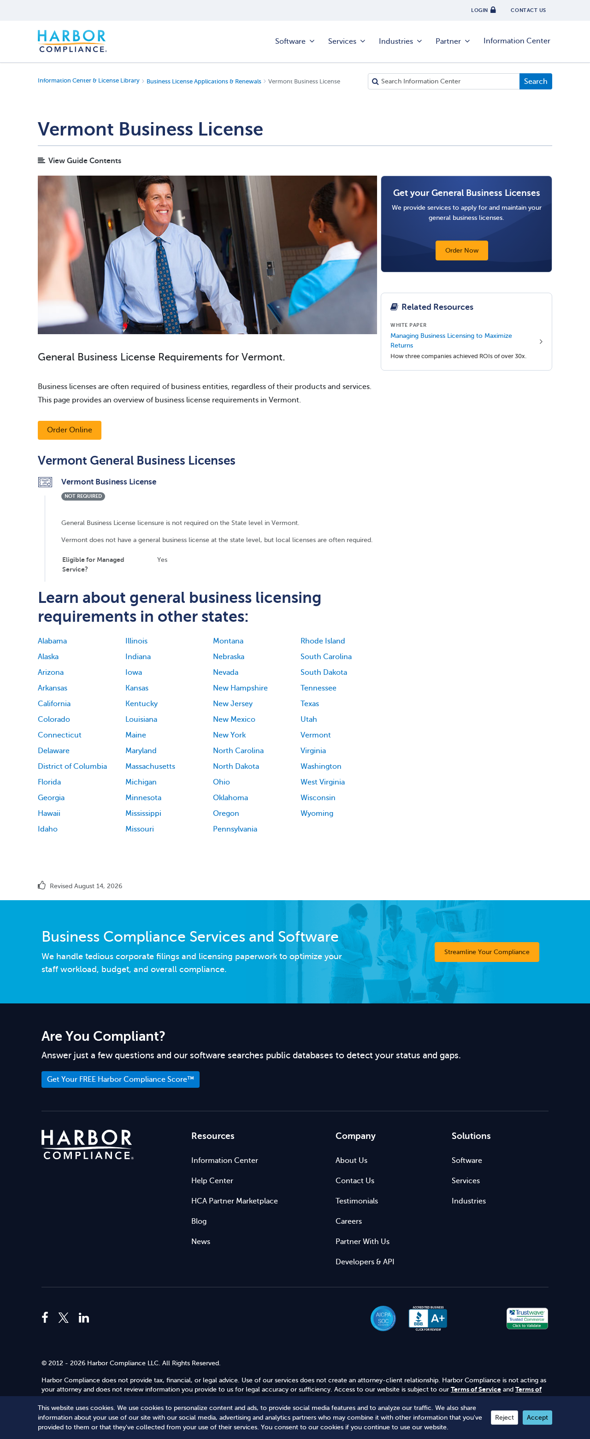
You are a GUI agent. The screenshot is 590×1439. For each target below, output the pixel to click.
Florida (49, 782)
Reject (504, 1417)
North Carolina (238, 751)
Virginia (313, 751)
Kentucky (141, 704)
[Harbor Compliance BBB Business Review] (423, 1318)
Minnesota (143, 798)
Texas (310, 704)
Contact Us (355, 1181)
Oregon (226, 813)
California (54, 704)
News (200, 1242)
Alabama (52, 641)
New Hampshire (240, 688)
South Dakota (324, 672)
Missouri (139, 829)
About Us (351, 1160)
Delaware (54, 751)
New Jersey (233, 704)
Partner (448, 41)
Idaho (48, 829)
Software (290, 41)
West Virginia (323, 782)
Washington (321, 766)
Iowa (133, 672)
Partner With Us (362, 1242)
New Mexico (234, 719)
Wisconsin (318, 798)
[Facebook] (47, 1318)
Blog (198, 1221)
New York (229, 735)
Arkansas (52, 688)
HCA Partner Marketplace (234, 1201)
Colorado (54, 719)
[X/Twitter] (63, 1318)
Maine (135, 735)
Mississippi (143, 813)
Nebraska (228, 657)
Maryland (141, 751)
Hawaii (49, 813)
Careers (349, 1221)
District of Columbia (72, 766)
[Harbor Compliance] (87, 1145)
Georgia (51, 798)
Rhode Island (323, 641)
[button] (477, 1318)
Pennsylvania (235, 829)
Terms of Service (476, 1389)
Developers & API (365, 1262)
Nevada (225, 672)
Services (342, 41)
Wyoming (317, 813)
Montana (228, 641)
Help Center (212, 1181)
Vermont (316, 735)
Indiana (138, 657)
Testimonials (357, 1201)
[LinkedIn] (84, 1318)
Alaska (48, 657)
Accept (537, 1417)
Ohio (221, 782)
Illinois (136, 641)
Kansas (136, 688)
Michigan (141, 782)
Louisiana (141, 719)
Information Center (517, 41)
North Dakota (236, 766)
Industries (396, 41)
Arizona (51, 672)
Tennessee (318, 688)
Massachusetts (150, 766)
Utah (309, 719)
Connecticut (60, 735)
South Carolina (326, 657)
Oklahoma (230, 798)
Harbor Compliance (72, 41)
